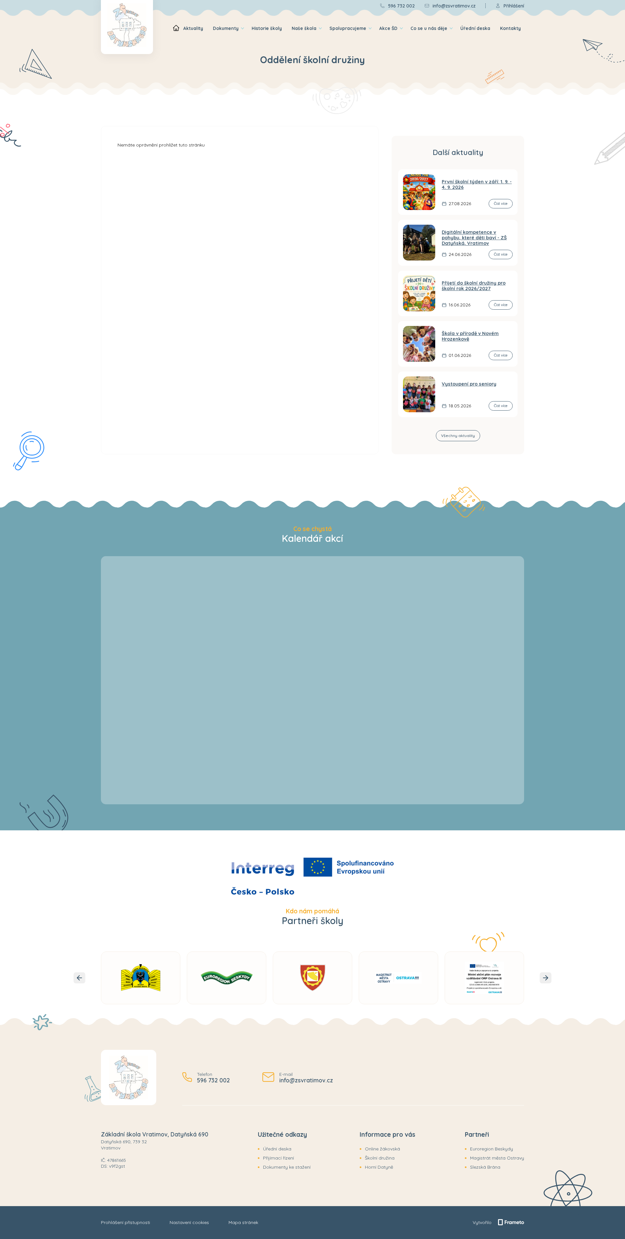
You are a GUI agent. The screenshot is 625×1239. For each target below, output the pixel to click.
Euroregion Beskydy (491, 1149)
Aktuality (193, 28)
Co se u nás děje (428, 28)
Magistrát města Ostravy (497, 1158)
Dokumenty (226, 28)
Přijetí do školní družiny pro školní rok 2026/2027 (474, 285)
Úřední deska (475, 28)
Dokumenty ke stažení (287, 1167)
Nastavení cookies (189, 1222)
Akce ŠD (388, 28)
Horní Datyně (379, 1167)
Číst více (500, 203)
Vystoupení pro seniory (469, 384)
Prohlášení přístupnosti (125, 1222)
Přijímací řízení (278, 1158)
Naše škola (304, 28)
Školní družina (380, 1158)
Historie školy (267, 28)
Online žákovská (382, 1149)
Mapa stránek (243, 1222)
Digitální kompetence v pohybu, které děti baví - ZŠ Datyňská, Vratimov (474, 237)
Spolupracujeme (347, 28)
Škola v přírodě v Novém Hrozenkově (470, 336)
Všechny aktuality (458, 435)
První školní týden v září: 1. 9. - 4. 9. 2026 (477, 184)
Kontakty (510, 28)
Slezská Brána (485, 1167)
